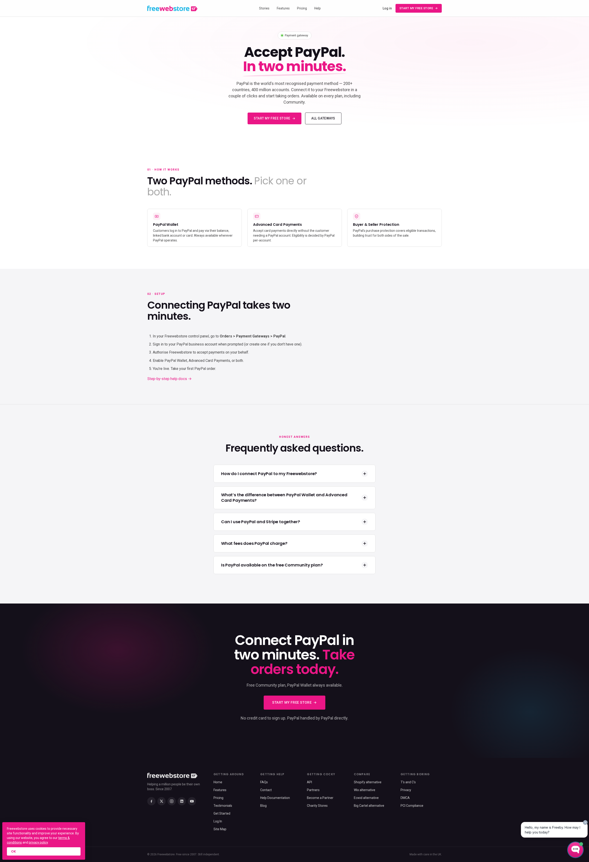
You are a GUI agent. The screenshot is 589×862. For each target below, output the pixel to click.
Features (283, 8)
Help (317, 8)
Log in (387, 8)
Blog (263, 805)
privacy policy (38, 842)
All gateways (323, 118)
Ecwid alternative (366, 798)
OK (13, 851)
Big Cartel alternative (369, 805)
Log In (218, 821)
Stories (264, 8)
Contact (266, 790)
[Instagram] (171, 801)
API (309, 782)
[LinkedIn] (182, 801)
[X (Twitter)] (161, 801)
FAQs (264, 782)
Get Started (222, 813)
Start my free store (416, 8)
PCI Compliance (412, 805)
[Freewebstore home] (172, 8)
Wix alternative (364, 790)
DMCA (405, 798)
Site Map (220, 829)
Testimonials (223, 805)
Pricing (302, 8)
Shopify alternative (367, 782)
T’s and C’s (408, 782)
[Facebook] (151, 801)
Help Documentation (275, 798)
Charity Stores (317, 805)
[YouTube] (192, 801)
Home (218, 782)
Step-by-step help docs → (169, 378)
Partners (313, 790)
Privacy (406, 790)
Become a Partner (320, 798)
